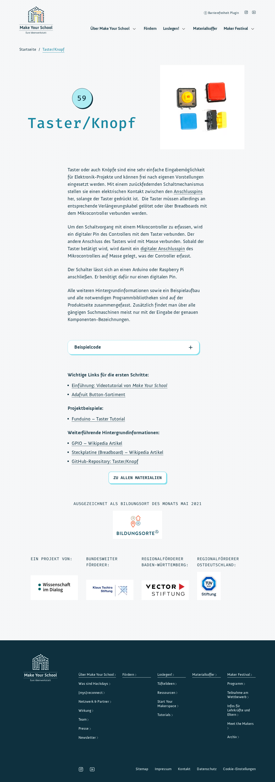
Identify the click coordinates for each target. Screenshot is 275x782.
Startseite (27, 49)
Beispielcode (87, 347)
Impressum (163, 769)
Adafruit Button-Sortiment (98, 394)
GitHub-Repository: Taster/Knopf (105, 461)
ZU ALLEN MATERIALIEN (137, 477)
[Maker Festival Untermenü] (253, 29)
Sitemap (142, 769)
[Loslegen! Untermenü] (184, 29)
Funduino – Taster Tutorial (98, 419)
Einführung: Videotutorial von (119, 385)
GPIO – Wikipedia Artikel (97, 443)
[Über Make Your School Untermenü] (134, 29)
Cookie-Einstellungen (239, 769)
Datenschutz (207, 769)
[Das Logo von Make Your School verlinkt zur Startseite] (36, 21)
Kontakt (184, 769)
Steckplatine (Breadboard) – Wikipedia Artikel (117, 452)
